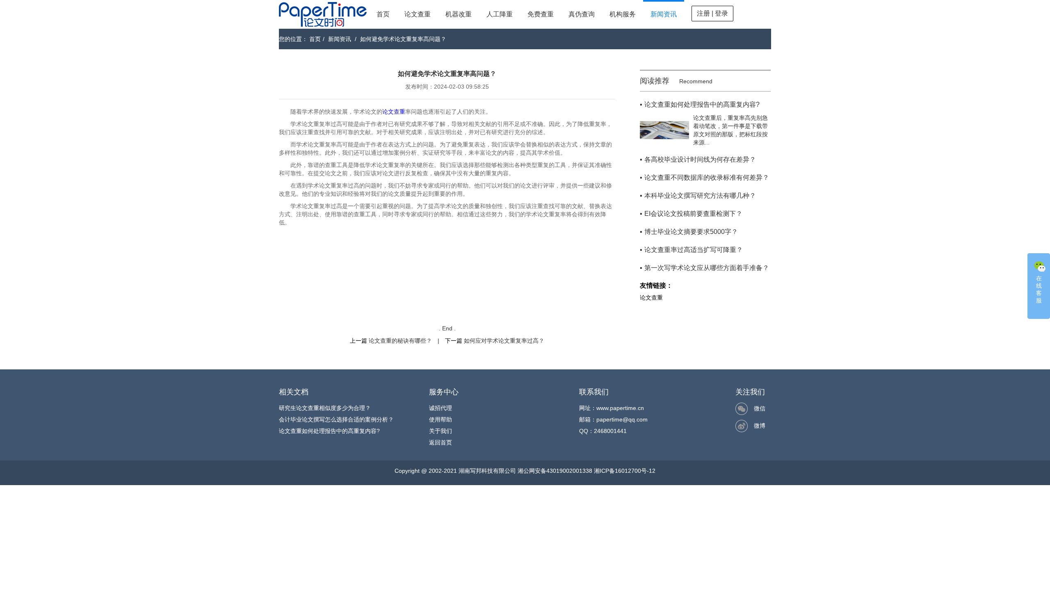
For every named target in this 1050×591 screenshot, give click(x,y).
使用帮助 (440, 419)
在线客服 (1039, 289)
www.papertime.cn (620, 408)
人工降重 (499, 14)
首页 (383, 14)
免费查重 (540, 14)
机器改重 (458, 14)
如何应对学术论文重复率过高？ (504, 340)
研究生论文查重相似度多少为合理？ (325, 408)
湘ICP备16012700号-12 (624, 470)
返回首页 (440, 442)
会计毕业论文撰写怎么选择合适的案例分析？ (336, 419)
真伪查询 (581, 14)
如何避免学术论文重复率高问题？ (403, 39)
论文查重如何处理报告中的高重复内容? (329, 431)
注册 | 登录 (712, 13)
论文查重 (417, 14)
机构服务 (622, 14)
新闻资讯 (664, 14)
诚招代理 (440, 408)
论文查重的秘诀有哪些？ (400, 340)
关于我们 (440, 431)
